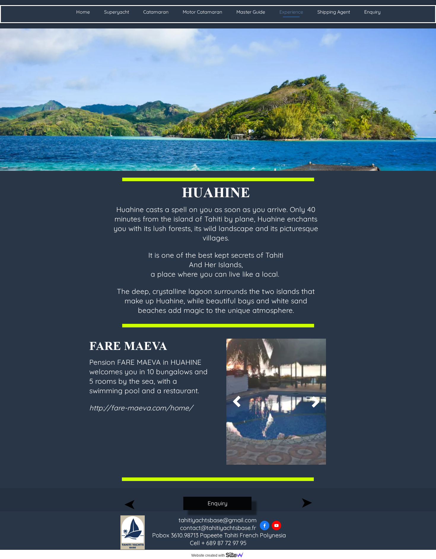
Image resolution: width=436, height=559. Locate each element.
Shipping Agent (333, 12)
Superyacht (116, 12)
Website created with (208, 555)
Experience (291, 12)
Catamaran (155, 12)
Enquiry (372, 12)
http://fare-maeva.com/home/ (141, 407)
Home (83, 12)
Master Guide (250, 12)
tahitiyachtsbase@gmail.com (218, 520)
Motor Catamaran (202, 12)
